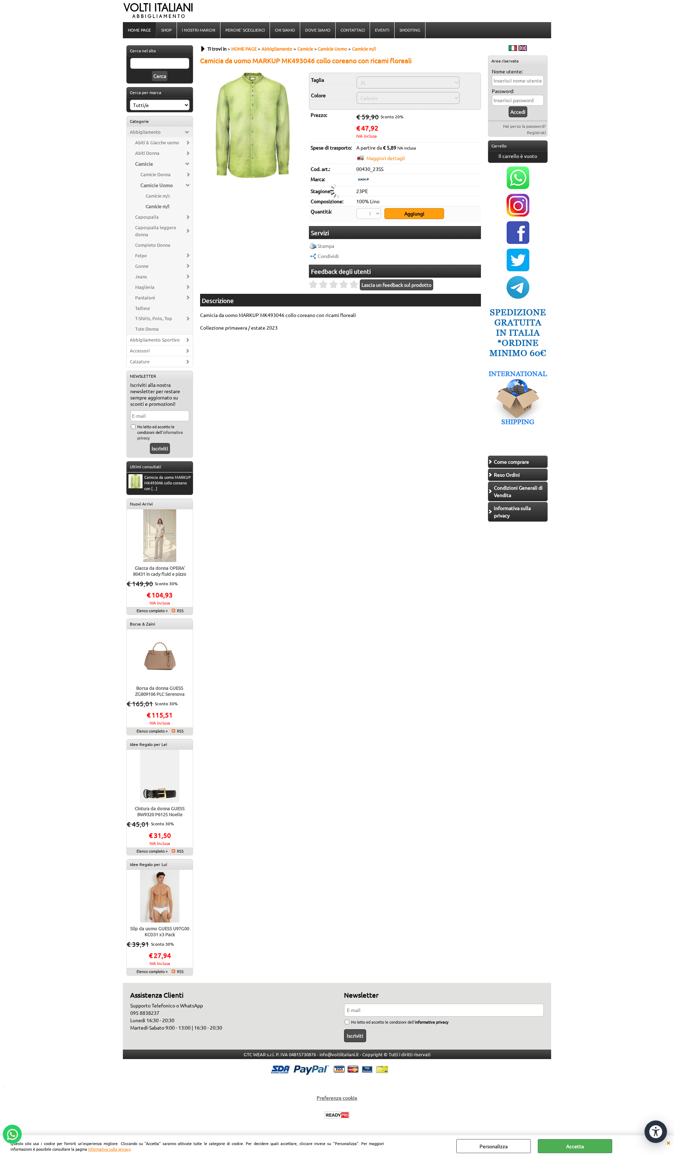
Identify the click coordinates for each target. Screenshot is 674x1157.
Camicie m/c (158, 196)
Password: (503, 91)
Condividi (328, 256)
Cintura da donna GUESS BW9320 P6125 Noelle (160, 811)
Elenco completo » (152, 610)
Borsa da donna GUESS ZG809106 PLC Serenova (160, 691)
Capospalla (147, 217)
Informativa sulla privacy (109, 1149)
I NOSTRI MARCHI (198, 30)
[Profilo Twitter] (518, 269)
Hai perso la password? (524, 126)
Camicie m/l (158, 206)
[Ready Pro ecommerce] (337, 1115)
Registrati (536, 132)
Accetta (575, 1146)
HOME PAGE (139, 30)
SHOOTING (409, 30)
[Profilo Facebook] (518, 242)
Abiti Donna (147, 153)
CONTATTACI (353, 30)
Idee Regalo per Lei (148, 744)
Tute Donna (147, 329)
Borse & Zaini (142, 624)
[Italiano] (513, 49)
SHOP (166, 30)
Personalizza (494, 1146)
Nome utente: (507, 71)
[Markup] (363, 181)
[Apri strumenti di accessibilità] (656, 1131)
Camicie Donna (155, 174)
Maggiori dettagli (385, 158)
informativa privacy (431, 1022)
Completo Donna (152, 245)
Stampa (326, 246)
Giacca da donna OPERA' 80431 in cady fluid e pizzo (159, 571)
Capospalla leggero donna (155, 230)
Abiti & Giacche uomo (157, 142)
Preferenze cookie (337, 1098)
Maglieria (144, 287)
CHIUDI (668, 1142)
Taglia (317, 80)
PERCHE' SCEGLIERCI (245, 30)
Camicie (144, 163)
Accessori (140, 350)
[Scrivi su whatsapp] (518, 187)
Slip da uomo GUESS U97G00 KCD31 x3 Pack (159, 931)
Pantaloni (145, 297)
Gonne (141, 266)
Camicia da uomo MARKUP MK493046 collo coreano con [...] (167, 482)
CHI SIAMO (285, 30)
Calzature (140, 361)
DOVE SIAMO (317, 30)
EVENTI (382, 30)
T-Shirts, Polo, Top (153, 318)
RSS (180, 610)
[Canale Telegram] (518, 296)
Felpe (141, 255)
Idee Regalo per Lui (148, 864)
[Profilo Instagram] (518, 214)
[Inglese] (523, 49)
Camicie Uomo (156, 185)
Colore (318, 95)
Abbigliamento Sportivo (155, 340)
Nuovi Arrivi (141, 504)
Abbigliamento (145, 132)
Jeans (141, 276)
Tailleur (142, 308)
